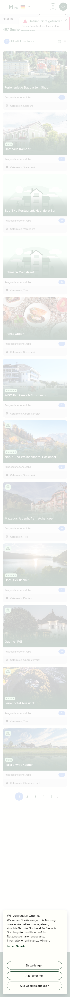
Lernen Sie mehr (16, 946)
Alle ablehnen (34, 975)
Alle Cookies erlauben (34, 986)
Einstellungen (34, 965)
